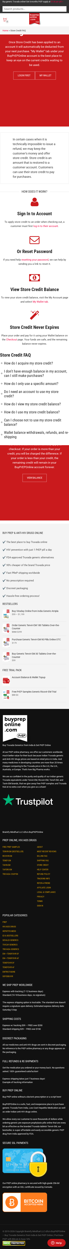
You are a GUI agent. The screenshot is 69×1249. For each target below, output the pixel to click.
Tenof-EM (7, 860)
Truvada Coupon (10, 874)
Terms (40, 901)
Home (5, 30)
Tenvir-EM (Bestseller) (13, 851)
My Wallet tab (40, 301)
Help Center (42, 869)
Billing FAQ (42, 856)
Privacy (40, 897)
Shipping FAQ (43, 860)
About (40, 847)
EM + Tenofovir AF (11, 958)
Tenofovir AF (8, 967)
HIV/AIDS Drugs (9, 926)
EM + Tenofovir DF (11, 954)
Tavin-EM (6, 865)
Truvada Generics (11, 949)
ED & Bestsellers (10, 936)
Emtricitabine (9, 972)
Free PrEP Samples (11, 847)
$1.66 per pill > (57, 1)
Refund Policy (43, 874)
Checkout (11, 339)
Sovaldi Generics (10, 940)
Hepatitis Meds (9, 931)
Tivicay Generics (10, 945)
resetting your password (34, 259)
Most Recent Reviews (46, 851)
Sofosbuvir (8, 976)
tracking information (23, 1082)
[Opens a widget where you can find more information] (56, 1243)
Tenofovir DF (8, 963)
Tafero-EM (7, 869)
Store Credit (43, 865)
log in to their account (45, 226)
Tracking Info (43, 878)
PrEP (5, 922)
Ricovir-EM (7, 856)
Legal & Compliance (46, 892)
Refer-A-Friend (43, 883)
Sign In (40, 906)
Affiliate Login (44, 888)
